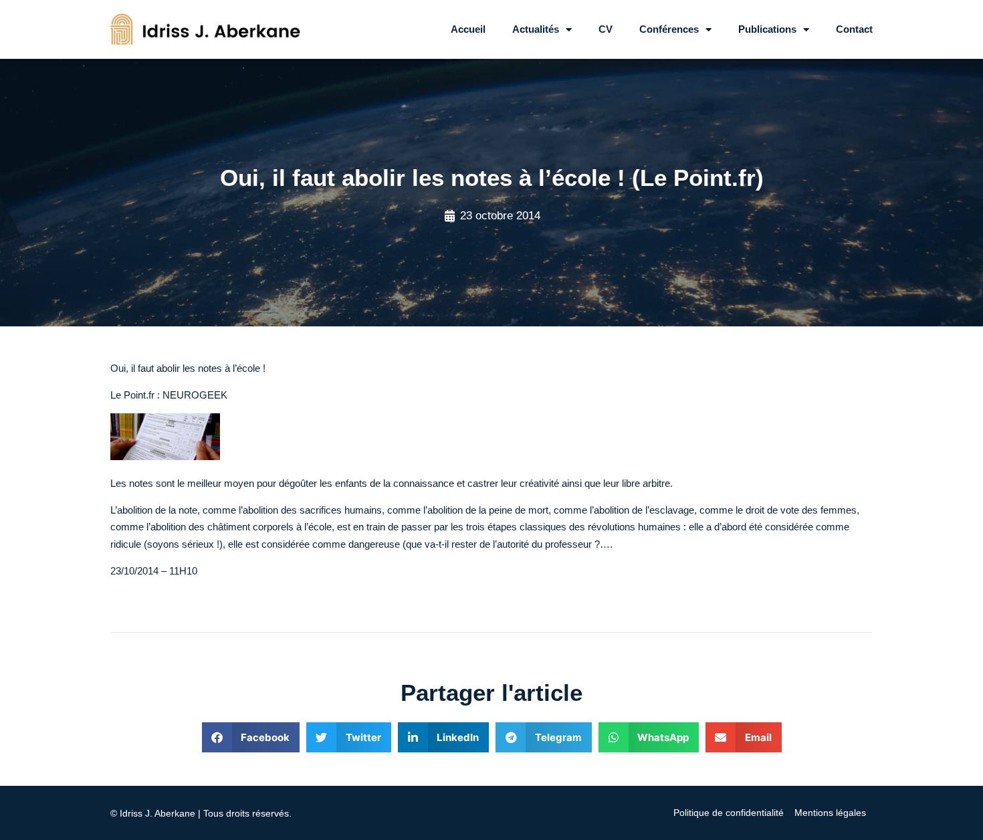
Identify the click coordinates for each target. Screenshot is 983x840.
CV (605, 29)
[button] (251, 737)
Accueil (468, 29)
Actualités (535, 29)
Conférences (669, 29)
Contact (854, 29)
